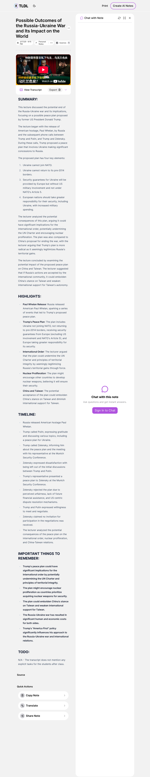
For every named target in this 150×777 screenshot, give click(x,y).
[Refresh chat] (119, 18)
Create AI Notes (123, 5)
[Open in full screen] (124, 18)
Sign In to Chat (105, 410)
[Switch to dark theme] (34, 5)
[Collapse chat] (130, 18)
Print (105, 5)
